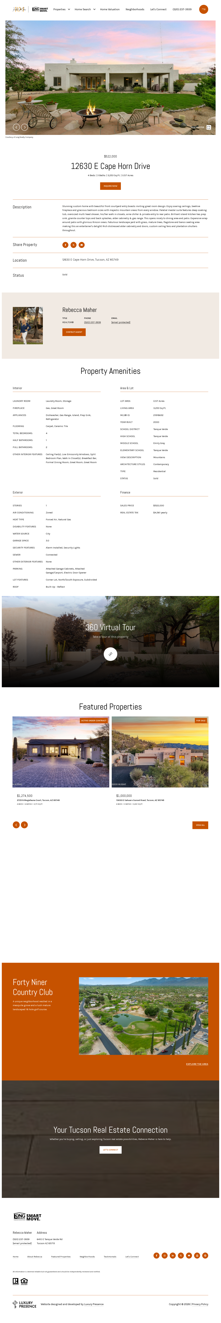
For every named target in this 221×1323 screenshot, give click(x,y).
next (24, 127)
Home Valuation (110, 9)
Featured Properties (61, 1256)
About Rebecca (34, 1256)
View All (200, 825)
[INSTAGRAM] (165, 1256)
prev (16, 127)
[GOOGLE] (205, 1256)
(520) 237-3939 (182, 9)
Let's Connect (132, 1257)
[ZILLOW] (197, 1256)
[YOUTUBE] (189, 1256)
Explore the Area (197, 1064)
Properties (59, 9)
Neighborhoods (135, 9)
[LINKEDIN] (173, 1256)
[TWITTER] (181, 1256)
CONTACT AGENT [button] (74, 332)
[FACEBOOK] (156, 1256)
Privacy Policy (200, 1304)
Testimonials (110, 1256)
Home (15, 1256)
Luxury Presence (94, 1304)
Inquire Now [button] (110, 186)
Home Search (83, 9)
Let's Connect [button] (110, 1150)
